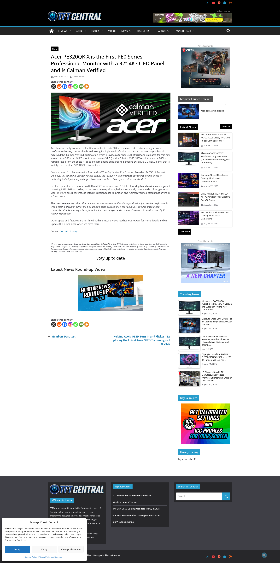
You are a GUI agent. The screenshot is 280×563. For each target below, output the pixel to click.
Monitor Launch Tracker (212, 110)
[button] (69, 31)
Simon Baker (78, 76)
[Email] (81, 86)
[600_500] (205, 244)
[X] (53, 86)
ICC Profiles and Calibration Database (132, 495)
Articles (81, 30)
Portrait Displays (69, 231)
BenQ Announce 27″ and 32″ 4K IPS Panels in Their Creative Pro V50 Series (215, 196)
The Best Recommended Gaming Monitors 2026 (136, 515)
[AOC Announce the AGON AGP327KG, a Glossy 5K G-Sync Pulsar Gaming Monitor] (188, 141)
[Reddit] (59, 86)
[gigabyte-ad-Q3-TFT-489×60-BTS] (192, 14)
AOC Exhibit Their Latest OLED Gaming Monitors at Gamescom (215, 215)
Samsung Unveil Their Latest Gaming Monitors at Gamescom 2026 (214, 178)
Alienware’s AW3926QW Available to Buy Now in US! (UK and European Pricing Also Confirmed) (215, 158)
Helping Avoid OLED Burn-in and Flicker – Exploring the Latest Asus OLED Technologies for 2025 (141, 340)
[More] (86, 86)
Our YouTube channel (123, 521)
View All (226, 126)
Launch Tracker (184, 30)
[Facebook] (64, 86)
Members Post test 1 (65, 336)
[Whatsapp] (75, 86)
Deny (44, 549)
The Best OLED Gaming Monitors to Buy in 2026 (136, 508)
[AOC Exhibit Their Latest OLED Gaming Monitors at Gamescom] (188, 219)
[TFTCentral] (51, 31)
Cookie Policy (31, 557)
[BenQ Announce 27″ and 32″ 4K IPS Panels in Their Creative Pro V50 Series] (188, 200)
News (54, 48)
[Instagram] (70, 86)
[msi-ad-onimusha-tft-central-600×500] (205, 49)
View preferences (71, 549)
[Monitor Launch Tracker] (188, 111)
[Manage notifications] (264, 555)
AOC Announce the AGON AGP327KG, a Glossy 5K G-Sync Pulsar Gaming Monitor (215, 137)
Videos (112, 30)
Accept (17, 549)
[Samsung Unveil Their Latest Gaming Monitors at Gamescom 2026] (188, 181)
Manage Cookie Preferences (106, 555)
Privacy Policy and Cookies (50, 557)
